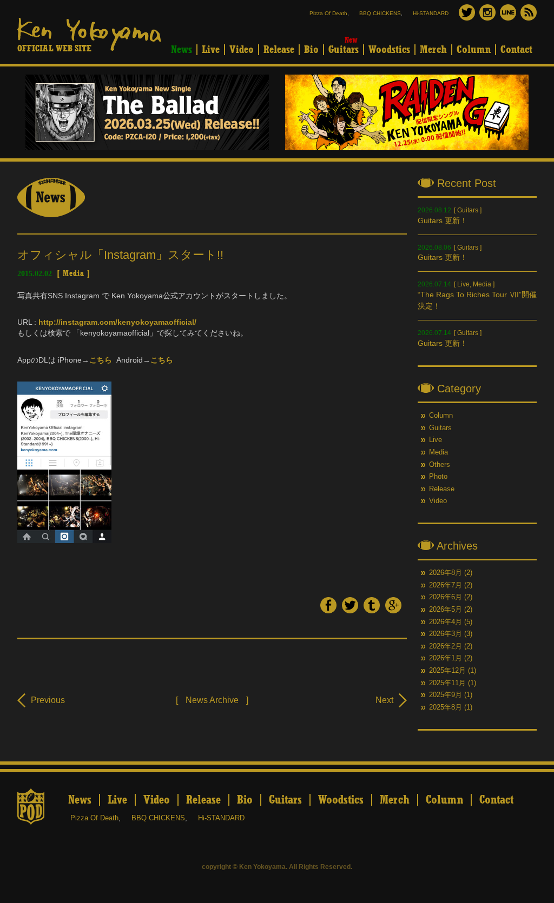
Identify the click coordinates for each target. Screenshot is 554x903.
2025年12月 (447, 670)
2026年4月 (445, 622)
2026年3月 (445, 634)
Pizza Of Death (328, 13)
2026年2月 (445, 646)
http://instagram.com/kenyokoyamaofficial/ (117, 322)
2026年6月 (445, 597)
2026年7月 (445, 585)
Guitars (343, 49)
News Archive (212, 700)
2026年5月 (445, 609)
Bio (311, 49)
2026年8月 (445, 573)
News (181, 49)
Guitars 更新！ (442, 220)
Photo (438, 476)
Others (439, 465)
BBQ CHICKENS (380, 13)
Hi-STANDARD (431, 13)
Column (474, 49)
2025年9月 (445, 695)
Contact (516, 49)
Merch (433, 49)
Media (73, 274)
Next (384, 700)
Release (278, 49)
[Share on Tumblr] (372, 610)
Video (241, 49)
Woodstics (389, 49)
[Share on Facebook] (328, 610)
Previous (48, 700)
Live (211, 49)
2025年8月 (445, 707)
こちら (100, 360)
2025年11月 (447, 683)
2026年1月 (445, 658)
